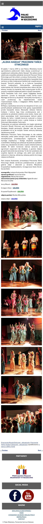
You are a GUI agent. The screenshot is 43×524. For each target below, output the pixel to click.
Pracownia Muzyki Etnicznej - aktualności (15, 442)
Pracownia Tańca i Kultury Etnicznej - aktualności (19, 443)
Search (38, 26)
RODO (21, 513)
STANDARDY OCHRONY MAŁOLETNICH (21, 515)
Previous (4, 30)
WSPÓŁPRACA (21, 517)
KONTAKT (21, 519)
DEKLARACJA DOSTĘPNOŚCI (21, 511)
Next (40, 30)
